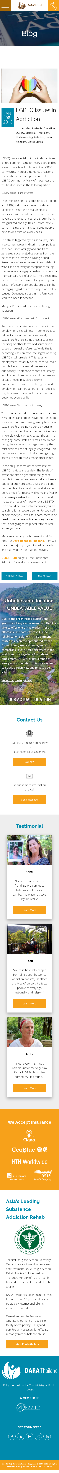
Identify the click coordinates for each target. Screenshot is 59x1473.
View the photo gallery (17, 680)
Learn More (29, 910)
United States (35, 141)
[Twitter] (20, 1436)
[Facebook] (12, 1436)
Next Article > (44, 576)
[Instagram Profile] (38, 1436)
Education (49, 128)
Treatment (43, 132)
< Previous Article (14, 576)
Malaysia (31, 132)
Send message (29, 799)
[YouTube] (29, 1436)
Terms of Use (35, 1466)
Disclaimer (47, 1466)
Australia (37, 128)
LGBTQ (20, 132)
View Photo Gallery (27, 1344)
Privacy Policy (22, 1466)
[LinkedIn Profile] (47, 1436)
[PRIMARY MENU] (5, 5)
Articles (26, 128)
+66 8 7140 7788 (53, 3)
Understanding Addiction (30, 137)
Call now (29, 762)
